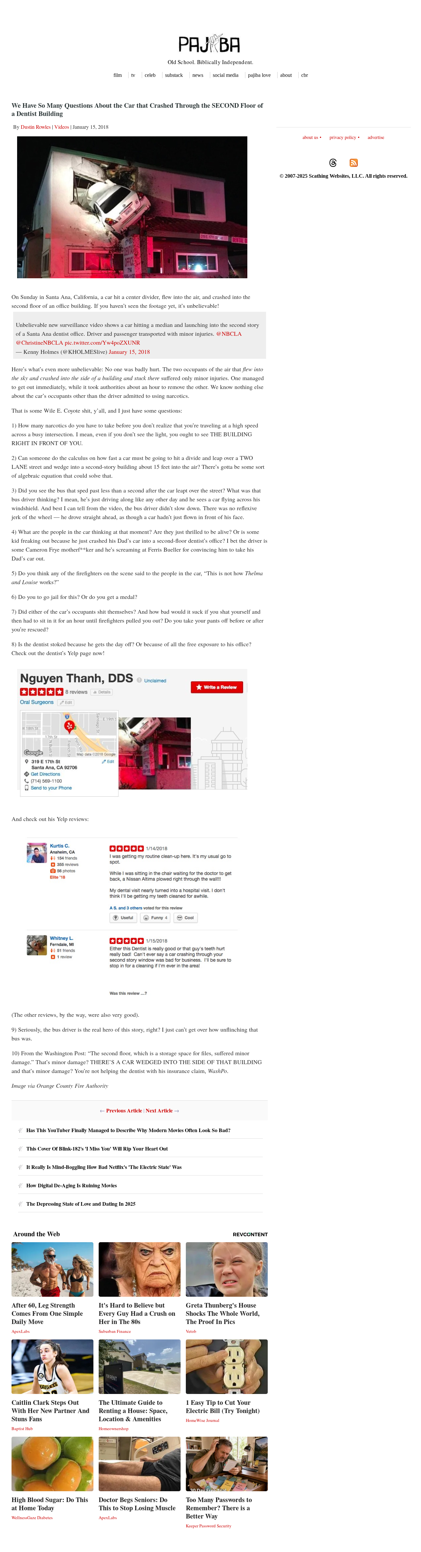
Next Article (159, 1110)
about (286, 75)
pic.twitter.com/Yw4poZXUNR (102, 342)
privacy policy (343, 137)
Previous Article (124, 1110)
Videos (61, 126)
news (197, 75)
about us (310, 137)
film (117, 75)
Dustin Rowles (36, 126)
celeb (150, 75)
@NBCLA (229, 333)
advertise (376, 137)
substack (174, 75)
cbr (304, 75)
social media (225, 75)
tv (133, 75)
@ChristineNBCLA (39, 342)
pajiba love (259, 75)
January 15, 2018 (129, 351)
